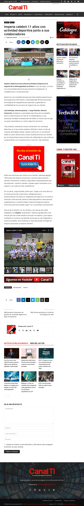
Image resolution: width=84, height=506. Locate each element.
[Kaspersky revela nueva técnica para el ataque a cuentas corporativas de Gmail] (28, 353)
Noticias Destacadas (67, 44)
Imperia (25, 287)
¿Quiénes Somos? (25, 1)
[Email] (47, 42)
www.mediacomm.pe (70, 504)
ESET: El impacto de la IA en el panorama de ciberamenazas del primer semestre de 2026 (45, 364)
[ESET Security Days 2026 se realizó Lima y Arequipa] (46, 376)
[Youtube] (78, 1)
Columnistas (38, 14)
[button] (77, 14)
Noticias (12, 14)
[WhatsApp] (37, 42)
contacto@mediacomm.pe (47, 484)
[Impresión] (42, 42)
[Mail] (71, 1)
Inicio (6, 14)
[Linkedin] (68, 1)
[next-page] (8, 395)
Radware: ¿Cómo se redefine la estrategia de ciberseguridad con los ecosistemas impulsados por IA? (28, 387)
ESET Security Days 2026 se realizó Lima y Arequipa (45, 385)
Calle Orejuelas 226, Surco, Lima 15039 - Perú (36, 504)
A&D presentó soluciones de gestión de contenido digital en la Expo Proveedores (15, 314)
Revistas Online (59, 14)
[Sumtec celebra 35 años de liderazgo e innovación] (62, 52)
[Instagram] (64, 1)
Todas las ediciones (45, 1)
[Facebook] (61, 1)
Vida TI (20, 14)
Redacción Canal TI (11, 37)
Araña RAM (48, 14)
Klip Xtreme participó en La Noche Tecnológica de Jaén (42, 313)
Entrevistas (27, 14)
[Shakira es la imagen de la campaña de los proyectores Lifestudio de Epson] (74, 74)
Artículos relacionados (16, 343)
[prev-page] (5, 395)
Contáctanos (35, 1)
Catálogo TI (69, 14)
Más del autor (37, 343)
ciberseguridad (17, 287)
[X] (75, 1)
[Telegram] (33, 42)
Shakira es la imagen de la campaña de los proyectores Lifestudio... (74, 82)
